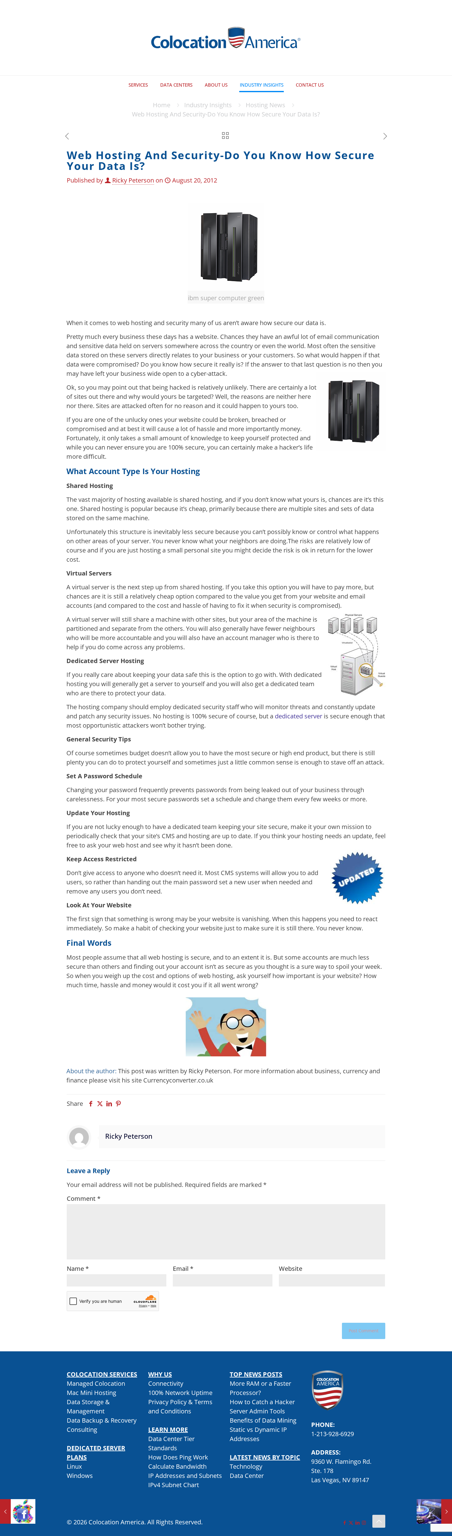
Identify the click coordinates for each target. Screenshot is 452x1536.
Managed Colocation (96, 1383)
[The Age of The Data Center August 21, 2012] (434, 1511)
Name (78, 1268)
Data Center (247, 1475)
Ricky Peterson (133, 180)
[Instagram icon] (364, 1522)
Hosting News (265, 105)
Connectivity (165, 1383)
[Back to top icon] (378, 1521)
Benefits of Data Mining (263, 1420)
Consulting (82, 1429)
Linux (74, 1466)
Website (290, 1268)
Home (161, 105)
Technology (246, 1466)
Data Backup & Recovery (102, 1420)
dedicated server (298, 716)
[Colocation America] (226, 37)
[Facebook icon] (344, 1522)
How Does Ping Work (178, 1457)
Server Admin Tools (257, 1411)
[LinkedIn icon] (357, 1522)
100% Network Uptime (180, 1393)
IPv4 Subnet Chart (173, 1485)
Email (183, 1268)
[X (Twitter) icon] (351, 1522)
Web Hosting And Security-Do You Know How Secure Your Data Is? (226, 114)
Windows (80, 1475)
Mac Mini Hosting (91, 1393)
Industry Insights (208, 105)
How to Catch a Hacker (262, 1402)
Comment (84, 1198)
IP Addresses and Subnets (185, 1475)
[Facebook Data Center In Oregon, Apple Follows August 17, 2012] (17, 1511)
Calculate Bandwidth (177, 1466)
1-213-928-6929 (332, 1434)
